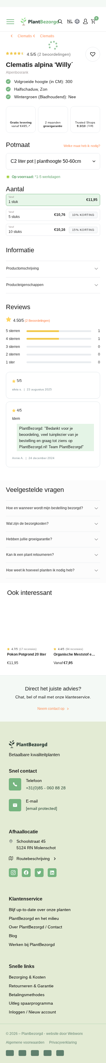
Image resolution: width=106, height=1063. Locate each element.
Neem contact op (50, 709)
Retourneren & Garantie (31, 986)
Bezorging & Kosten (27, 977)
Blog (13, 935)
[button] (60, 21)
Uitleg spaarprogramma (31, 1003)
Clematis (25, 36)
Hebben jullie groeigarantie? (29, 539)
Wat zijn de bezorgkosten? (27, 524)
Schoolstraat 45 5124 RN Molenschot (36, 844)
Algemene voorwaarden (25, 1042)
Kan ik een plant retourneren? (30, 555)
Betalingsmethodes (26, 994)
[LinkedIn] (52, 872)
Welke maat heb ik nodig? (82, 146)
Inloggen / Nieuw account (32, 1012)
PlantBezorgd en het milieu (34, 918)
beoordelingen (54, 54)
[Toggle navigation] (10, 21)
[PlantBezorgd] (40, 21)
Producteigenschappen (25, 285)
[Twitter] (39, 872)
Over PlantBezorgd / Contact (35, 927)
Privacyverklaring (63, 1042)
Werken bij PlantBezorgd (32, 944)
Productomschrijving (22, 268)
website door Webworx (64, 1034)
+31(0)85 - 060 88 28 (46, 788)
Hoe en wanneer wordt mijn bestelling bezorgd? (44, 508)
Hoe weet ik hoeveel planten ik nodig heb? (40, 570)
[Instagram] (13, 872)
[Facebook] (26, 872)
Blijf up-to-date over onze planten (40, 909)
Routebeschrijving (33, 858)
